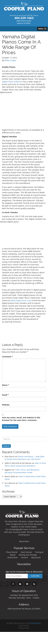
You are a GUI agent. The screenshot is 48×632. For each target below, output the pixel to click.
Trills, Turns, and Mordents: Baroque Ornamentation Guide (22, 471)
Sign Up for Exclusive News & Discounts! (24, 571)
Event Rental (26, 552)
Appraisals (36, 557)
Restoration (12, 557)
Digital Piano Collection (12, 81)
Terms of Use (24, 625)
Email (5, 395)
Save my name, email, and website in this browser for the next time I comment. (21, 418)
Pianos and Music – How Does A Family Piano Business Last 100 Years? (24, 457)
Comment (7, 356)
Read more (24, 541)
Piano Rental (11, 552)
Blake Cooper (10, 60)
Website (5, 404)
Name (5, 385)
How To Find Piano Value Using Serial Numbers (25, 464)
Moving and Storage (28, 555)
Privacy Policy (23, 628)
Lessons (24, 557)
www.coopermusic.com (20, 300)
